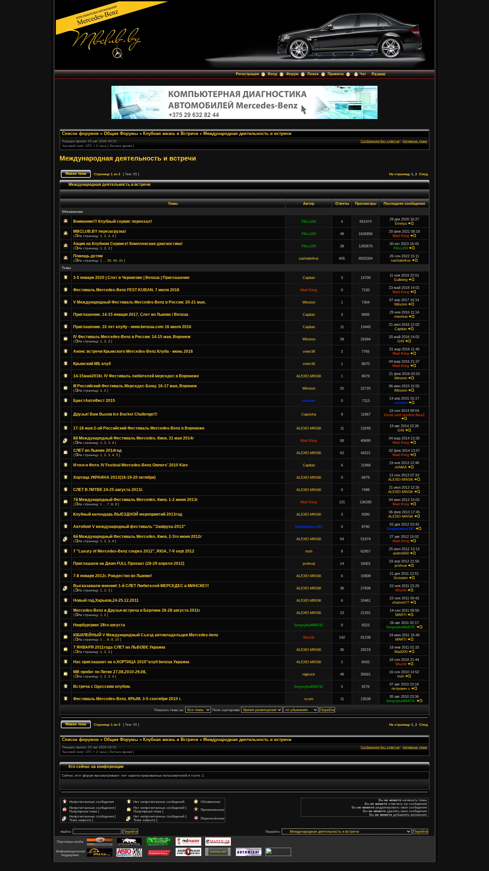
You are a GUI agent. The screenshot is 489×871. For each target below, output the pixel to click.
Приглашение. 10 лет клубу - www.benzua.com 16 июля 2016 (132, 326)
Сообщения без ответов (380, 141)
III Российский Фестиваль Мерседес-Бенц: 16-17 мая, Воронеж (135, 386)
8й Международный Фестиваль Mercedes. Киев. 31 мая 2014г (133, 438)
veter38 (309, 351)
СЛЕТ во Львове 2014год (97, 450)
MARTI (401, 615)
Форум (292, 74)
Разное (379, 74)
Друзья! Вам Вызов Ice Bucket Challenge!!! (115, 414)
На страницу (399, 174)
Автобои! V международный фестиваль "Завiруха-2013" (129, 526)
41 (121, 260)
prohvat (309, 563)
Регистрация (247, 74)
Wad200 (401, 652)
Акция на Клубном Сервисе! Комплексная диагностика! (128, 243)
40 (115, 260)
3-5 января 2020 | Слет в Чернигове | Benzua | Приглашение (131, 277)
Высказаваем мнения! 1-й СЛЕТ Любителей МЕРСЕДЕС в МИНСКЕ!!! (141, 585)
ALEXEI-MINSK (308, 376)
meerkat (401, 316)
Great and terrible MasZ (404, 415)
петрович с (401, 688)
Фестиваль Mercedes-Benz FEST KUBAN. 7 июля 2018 (126, 290)
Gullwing (401, 280)
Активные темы (415, 141)
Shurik (401, 590)
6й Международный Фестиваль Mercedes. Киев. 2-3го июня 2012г (137, 536)
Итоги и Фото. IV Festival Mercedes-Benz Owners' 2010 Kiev (130, 465)
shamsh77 (400, 602)
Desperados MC (309, 527)
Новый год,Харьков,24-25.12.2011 (106, 600)
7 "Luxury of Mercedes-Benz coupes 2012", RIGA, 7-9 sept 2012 (133, 551)
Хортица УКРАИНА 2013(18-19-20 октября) (114, 477)
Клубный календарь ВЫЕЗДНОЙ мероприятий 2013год (127, 514)
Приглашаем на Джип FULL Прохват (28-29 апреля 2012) (128, 563)
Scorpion (401, 578)
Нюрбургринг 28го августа (99, 625)
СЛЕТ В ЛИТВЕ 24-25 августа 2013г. (108, 489)
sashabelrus (309, 258)
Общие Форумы (121, 133)
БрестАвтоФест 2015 (94, 400)
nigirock (308, 674)
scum (308, 699)
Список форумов (80, 133)
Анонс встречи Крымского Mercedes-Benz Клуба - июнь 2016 (133, 351)
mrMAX (401, 467)
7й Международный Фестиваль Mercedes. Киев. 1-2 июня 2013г (135, 499)
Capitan (309, 278)
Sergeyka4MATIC (308, 625)
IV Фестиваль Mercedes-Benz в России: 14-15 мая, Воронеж (132, 336)
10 (117, 639)
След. (423, 174)
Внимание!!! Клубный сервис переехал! (112, 221)
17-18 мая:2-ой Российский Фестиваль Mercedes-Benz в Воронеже (139, 428)
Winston (308, 302)
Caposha (308, 414)
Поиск (313, 74)
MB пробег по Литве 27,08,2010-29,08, (109, 672)
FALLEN (309, 221)
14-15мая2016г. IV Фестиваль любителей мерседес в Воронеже (136, 376)
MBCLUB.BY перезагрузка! (99, 231)
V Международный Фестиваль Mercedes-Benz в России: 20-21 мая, (139, 302)
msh (308, 551)
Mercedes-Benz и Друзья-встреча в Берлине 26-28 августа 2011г (136, 610)
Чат (363, 74)
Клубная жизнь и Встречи (170, 133)
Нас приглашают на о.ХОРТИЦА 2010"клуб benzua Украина (131, 662)
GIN (401, 341)
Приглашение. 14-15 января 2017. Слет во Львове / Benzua (130, 314)
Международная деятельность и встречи (247, 133)
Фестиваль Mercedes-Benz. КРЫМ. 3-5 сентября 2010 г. (127, 698)
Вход (272, 74)
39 (109, 260)
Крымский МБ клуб (92, 363)
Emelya (401, 223)
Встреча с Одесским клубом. (102, 686)
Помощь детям (88, 256)
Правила (336, 74)
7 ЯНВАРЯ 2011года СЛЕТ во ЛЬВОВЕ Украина (119, 647)
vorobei (308, 401)
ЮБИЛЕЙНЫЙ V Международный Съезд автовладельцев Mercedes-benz (145, 635)
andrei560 (401, 553)
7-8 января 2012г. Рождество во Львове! (112, 575)
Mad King (401, 236)
